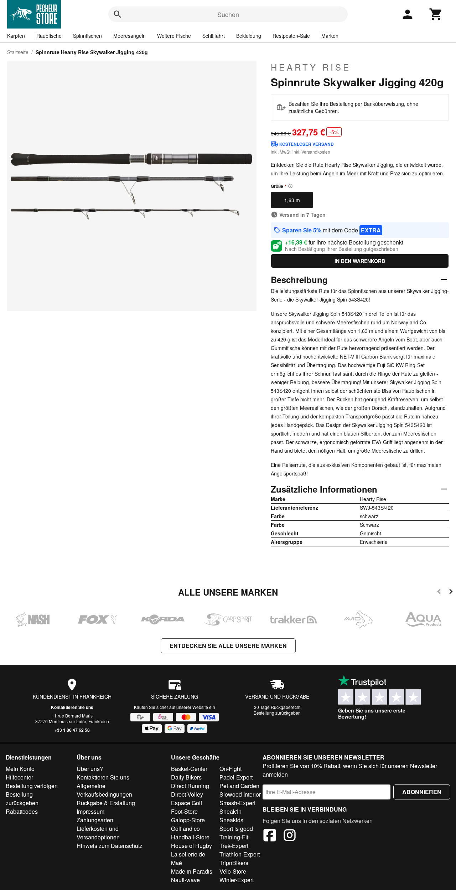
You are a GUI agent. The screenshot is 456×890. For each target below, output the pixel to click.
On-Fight (230, 769)
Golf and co (185, 828)
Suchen (228, 14)
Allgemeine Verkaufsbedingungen (104, 790)
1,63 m (292, 200)
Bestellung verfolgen (32, 786)
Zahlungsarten (95, 820)
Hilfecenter (19, 777)
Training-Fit (233, 837)
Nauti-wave (185, 880)
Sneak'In (230, 811)
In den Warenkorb (360, 260)
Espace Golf (186, 803)
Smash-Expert (237, 803)
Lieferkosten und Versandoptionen (98, 832)
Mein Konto (20, 769)
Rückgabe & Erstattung (106, 803)
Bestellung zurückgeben (277, 713)
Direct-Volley (187, 794)
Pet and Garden (239, 786)
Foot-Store (184, 811)
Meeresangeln (129, 35)
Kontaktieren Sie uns (72, 707)
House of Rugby (191, 846)
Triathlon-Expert (239, 854)
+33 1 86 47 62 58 (72, 730)
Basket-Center (189, 769)
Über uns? (90, 769)
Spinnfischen (87, 35)
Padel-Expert (236, 777)
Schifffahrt (213, 35)
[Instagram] (290, 836)
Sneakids (231, 820)
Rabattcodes (22, 811)
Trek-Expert (233, 846)
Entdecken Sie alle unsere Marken (228, 646)
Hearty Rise (311, 67)
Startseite (17, 52)
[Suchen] (118, 14)
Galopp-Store (188, 820)
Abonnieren (421, 792)
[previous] (439, 592)
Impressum (90, 811)
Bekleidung (248, 35)
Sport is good (236, 828)
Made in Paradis (191, 871)
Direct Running (190, 786)
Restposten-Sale (291, 35)
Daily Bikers (186, 777)
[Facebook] (270, 836)
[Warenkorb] (436, 14)
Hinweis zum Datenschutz (109, 846)
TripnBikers (233, 863)
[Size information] (290, 186)
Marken (329, 35)
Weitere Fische (174, 35)
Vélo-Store (232, 871)
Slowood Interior (240, 794)
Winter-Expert (236, 880)
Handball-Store (190, 837)
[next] (451, 592)
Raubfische (49, 35)
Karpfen (16, 35)
